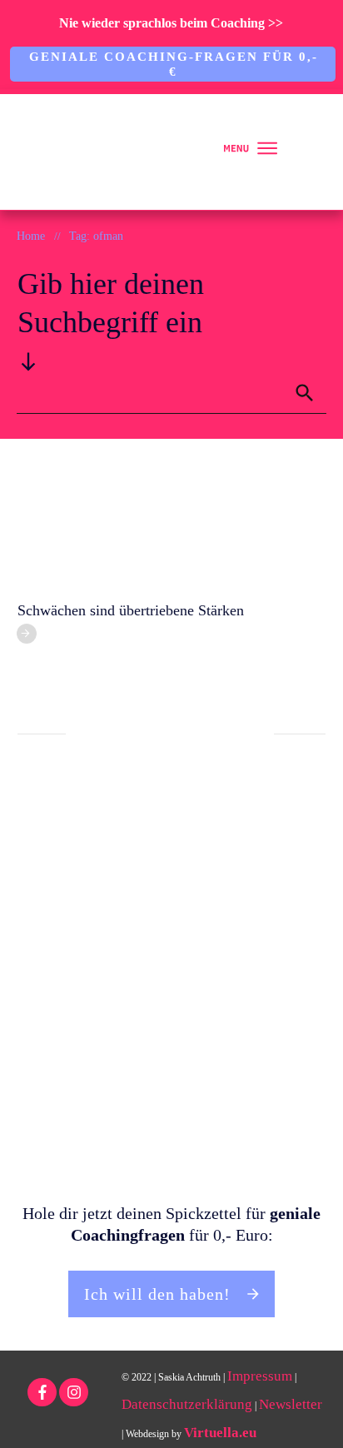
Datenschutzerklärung (187, 1404)
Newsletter (290, 1404)
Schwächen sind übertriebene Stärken (130, 610)
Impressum (259, 1376)
